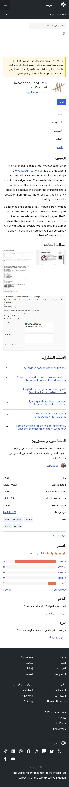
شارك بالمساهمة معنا (21, 684)
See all (7, 589)
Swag (28, 701)
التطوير (58, 138)
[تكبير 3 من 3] (61, 299)
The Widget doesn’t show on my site (44, 367)
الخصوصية (60, 674)
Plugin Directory (57, 14)
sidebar (17, 526)
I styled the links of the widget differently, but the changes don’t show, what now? (41, 427)
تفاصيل (58, 114)
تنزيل (61, 101)
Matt (61, 717)
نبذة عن (61, 657)
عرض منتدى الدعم (56, 613)
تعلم (63, 684)
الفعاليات (28, 690)
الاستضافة (60, 668)
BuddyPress (59, 729)
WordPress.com (55, 712)
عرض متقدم (59, 535)
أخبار (63, 662)
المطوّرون (60, 695)
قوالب (29, 662)
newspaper (16, 519)
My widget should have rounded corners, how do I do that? (46, 403)
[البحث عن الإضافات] (32, 26)
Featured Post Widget (30, 170)
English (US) (9, 512)
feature (28, 519)
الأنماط (29, 674)
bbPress (61, 723)
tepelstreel (32, 92)
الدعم (59, 147)
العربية (54, 743)
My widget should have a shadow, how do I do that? (49, 415)
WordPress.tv (56, 701)
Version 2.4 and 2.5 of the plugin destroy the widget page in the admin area (41, 379)
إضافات (29, 668)
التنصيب (58, 130)
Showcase (27, 657)
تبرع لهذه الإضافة (56, 637)
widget (7, 526)
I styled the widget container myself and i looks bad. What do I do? (44, 391)
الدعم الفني (59, 690)
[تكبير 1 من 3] (61, 254)
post (6, 519)
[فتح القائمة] (5, 5)
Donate (27, 695)
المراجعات (56, 122)
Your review (59, 589)
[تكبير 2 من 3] (28, 254)
